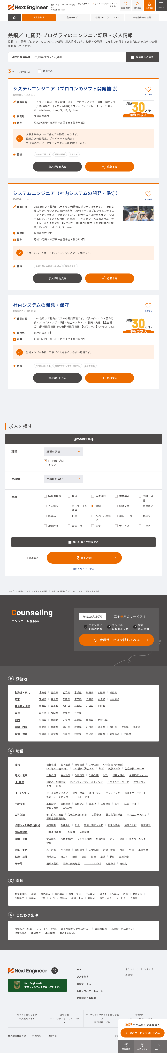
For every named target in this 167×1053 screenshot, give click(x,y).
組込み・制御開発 (56, 782)
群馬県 (66, 699)
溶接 (93, 856)
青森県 (54, 692)
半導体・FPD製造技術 (27, 825)
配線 (74, 856)
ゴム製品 (90, 894)
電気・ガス (106, 898)
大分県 (89, 733)
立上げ (92, 803)
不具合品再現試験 (56, 818)
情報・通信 (75, 894)
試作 (105, 775)
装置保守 (146, 825)
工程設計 (51, 803)
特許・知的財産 (71, 863)
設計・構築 (79, 793)
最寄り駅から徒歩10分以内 (75, 928)
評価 (112, 839)
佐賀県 (54, 733)
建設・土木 (77, 898)
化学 (43, 898)
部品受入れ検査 (54, 814)
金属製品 (19, 898)
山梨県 (89, 706)
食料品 (91, 898)
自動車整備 (21, 832)
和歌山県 (103, 720)
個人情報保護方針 (17, 1035)
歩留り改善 (52, 807)
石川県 (66, 706)
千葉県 (89, 699)
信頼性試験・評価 (77, 814)
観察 (48, 842)
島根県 (54, 727)
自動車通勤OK (67, 932)
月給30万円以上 (23, 928)
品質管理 (96, 814)
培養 (122, 839)
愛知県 (66, 713)
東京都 (101, 699)
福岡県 (42, 733)
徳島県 (101, 727)
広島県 (78, 727)
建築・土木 (21, 849)
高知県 (136, 727)
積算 (122, 849)
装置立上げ (130, 825)
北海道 (42, 692)
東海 (17, 713)
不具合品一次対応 (136, 814)
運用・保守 (95, 793)
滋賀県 (42, 720)
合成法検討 (67, 839)
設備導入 (79, 803)
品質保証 (20, 814)
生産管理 (105, 803)
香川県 (113, 727)
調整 (84, 856)
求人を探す (39, 17)
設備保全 (68, 807)
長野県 (101, 706)
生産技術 (20, 803)
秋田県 (89, 692)
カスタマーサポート (135, 793)
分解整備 (84, 832)
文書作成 (110, 863)
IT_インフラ (22, 793)
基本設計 (65, 764)
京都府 (54, 720)
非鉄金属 (137, 894)
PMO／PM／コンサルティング (86, 782)
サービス (121, 898)
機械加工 (51, 856)
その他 (18, 863)
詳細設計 (79, 764)
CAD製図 (94, 764)
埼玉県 (78, 699)
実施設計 (79, 849)
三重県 (78, 713)
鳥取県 (42, 727)
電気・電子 (21, 775)
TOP (79, 969)
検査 (112, 856)
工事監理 (143, 849)
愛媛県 (125, 727)
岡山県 (66, 727)
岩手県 (66, 692)
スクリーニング (137, 839)
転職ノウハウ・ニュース (107, 17)
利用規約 (36, 1035)
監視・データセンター (58, 796)
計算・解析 (109, 849)
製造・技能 (21, 856)
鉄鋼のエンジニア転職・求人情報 (32, 591)
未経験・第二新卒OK (123, 928)
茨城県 (42, 699)
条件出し (65, 825)
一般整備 (70, 832)
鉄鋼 (125, 894)
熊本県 (78, 733)
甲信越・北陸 (22, 706)
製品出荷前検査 (114, 814)
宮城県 (78, 692)
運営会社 (113, 6)
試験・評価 (114, 768)
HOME (14, 17)
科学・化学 (21, 839)
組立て (64, 856)
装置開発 (51, 825)
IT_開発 (19, 782)
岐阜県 (42, 713)
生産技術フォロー (134, 768)
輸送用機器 (21, 894)
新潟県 (42, 706)
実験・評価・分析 (93, 825)
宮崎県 (101, 733)
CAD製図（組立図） (57, 768)
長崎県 (66, 733)
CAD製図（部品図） (83, 768)
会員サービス (73, 17)
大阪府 (66, 720)
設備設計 (65, 803)
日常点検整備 (53, 832)
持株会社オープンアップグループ (140, 1016)
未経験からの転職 (142, 17)
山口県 (89, 727)
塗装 (102, 856)
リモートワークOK (47, 928)
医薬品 (32, 898)
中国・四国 (21, 727)
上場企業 (50, 932)
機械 (17, 764)
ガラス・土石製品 (109, 894)
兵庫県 (78, 720)
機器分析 (101, 839)
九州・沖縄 (21, 734)
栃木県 (54, 699)
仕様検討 (51, 764)
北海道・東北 (22, 692)
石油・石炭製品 (58, 898)
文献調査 (51, 839)
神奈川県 (114, 699)
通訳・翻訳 (52, 863)
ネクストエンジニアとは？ (106, 4)
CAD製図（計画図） (114, 764)
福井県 (78, 706)
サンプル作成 (84, 839)
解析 (101, 768)
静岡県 (54, 713)
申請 (131, 849)
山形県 (101, 692)
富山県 (54, 706)
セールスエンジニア (57, 793)
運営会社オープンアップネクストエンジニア (64, 1018)
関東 (17, 699)
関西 (17, 720)
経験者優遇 (101, 928)
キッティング (113, 793)
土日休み (36, 932)
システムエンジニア (118, 782)
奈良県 (89, 720)
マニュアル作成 (92, 863)
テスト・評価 (53, 786)
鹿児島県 (114, 733)
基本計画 (51, 849)
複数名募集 (21, 932)
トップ (11, 591)
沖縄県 (127, 733)
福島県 (113, 692)
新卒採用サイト (84, 4)
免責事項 (52, 1035)
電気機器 (45, 894)
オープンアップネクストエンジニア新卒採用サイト (102, 1018)
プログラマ (139, 782)
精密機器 (59, 894)
